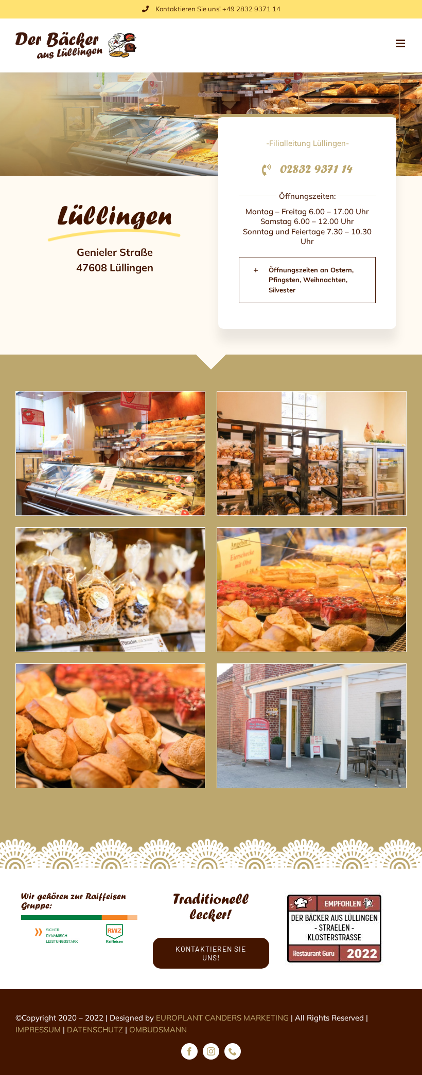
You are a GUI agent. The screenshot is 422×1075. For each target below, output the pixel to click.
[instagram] (211, 1051)
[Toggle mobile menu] (401, 43)
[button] (307, 280)
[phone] (232, 1051)
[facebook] (189, 1051)
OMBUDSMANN (158, 1029)
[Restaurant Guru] (335, 896)
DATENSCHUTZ (95, 1029)
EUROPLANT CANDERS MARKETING (222, 1018)
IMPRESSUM (38, 1029)
